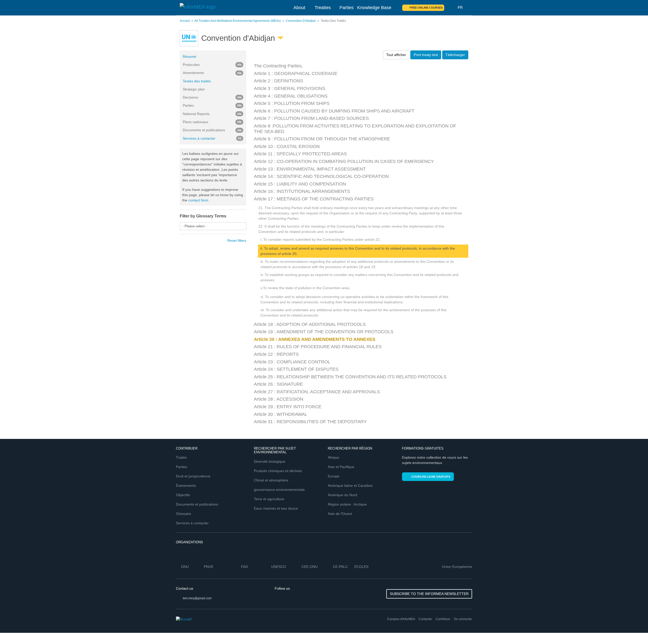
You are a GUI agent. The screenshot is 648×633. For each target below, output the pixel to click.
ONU (185, 567)
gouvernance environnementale (279, 490)
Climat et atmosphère (271, 480)
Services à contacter (212, 138)
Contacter (425, 619)
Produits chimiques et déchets (278, 471)
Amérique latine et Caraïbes (350, 485)
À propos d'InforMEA (401, 619)
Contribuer (443, 619)
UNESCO (278, 567)
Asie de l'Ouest (340, 514)
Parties (346, 7)
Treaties (323, 7)
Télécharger (455, 55)
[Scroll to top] (633, 618)
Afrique (333, 457)
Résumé (189, 56)
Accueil (185, 21)
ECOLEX (361, 567)
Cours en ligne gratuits (430, 476)
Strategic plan (194, 89)
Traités (181, 457)
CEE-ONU (309, 567)
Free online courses (426, 7)
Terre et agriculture (269, 499)
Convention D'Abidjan (301, 21)
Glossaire (183, 514)
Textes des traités (197, 81)
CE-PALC (340, 567)
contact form (198, 200)
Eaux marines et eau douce (276, 508)
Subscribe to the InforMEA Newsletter (429, 594)
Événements (186, 485)
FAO (244, 567)
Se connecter (463, 619)
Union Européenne (457, 567)
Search (451, 7)
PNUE (208, 567)
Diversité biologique (269, 461)
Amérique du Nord (342, 495)
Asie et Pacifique (341, 467)
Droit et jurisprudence (193, 476)
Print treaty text (426, 55)
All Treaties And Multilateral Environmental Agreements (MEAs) (237, 21)
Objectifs (183, 495)
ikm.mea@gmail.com (197, 598)
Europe (333, 476)
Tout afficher (396, 55)
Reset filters (236, 240)
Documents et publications (197, 504)
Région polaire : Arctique (347, 504)
